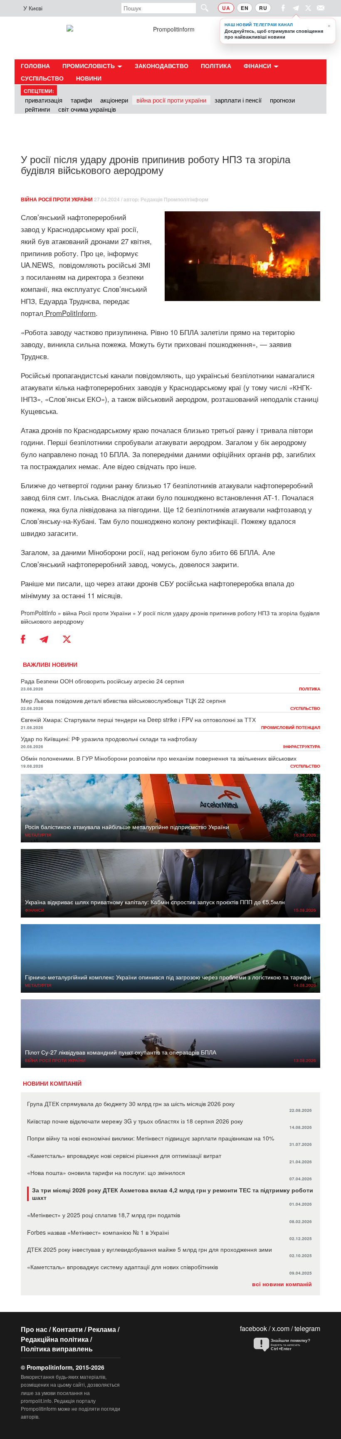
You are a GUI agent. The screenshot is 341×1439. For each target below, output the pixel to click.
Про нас (34, 1329)
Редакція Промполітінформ (174, 199)
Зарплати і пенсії (238, 99)
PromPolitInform (70, 313)
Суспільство (42, 78)
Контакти (67, 1329)
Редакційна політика (55, 1339)
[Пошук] (201, 7)
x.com (280, 1328)
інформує (122, 253)
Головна (35, 65)
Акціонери (114, 99)
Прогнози (282, 99)
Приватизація (43, 99)
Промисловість (89, 65)
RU (263, 8)
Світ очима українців (87, 109)
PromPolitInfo (38, 613)
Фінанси (258, 65)
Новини (88, 78)
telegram (307, 1328)
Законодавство (161, 65)
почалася (166, 430)
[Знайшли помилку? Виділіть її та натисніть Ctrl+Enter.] (285, 1345)
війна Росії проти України (171, 99)
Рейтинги (37, 109)
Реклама (102, 1329)
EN (244, 8)
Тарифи (81, 99)
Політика (216, 65)
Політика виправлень (57, 1348)
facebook (253, 1328)
